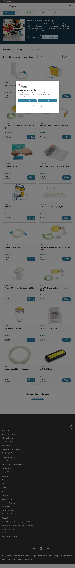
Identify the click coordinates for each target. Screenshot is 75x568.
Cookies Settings (37, 106)
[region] (37, 97)
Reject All (27, 101)
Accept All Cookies (47, 101)
